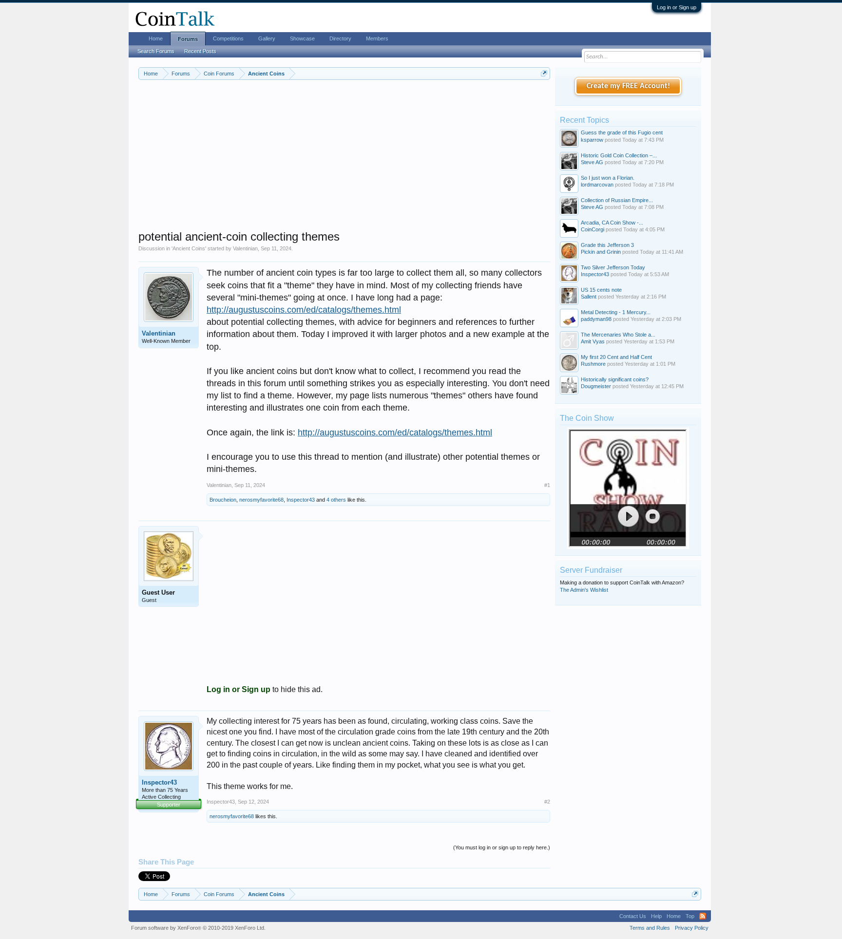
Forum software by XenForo (198, 928)
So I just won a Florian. (607, 178)
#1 (547, 485)
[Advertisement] (344, 161)
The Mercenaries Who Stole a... (618, 335)
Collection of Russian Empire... (617, 200)
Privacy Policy (691, 928)
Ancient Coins (188, 248)
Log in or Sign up (676, 7)
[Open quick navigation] (544, 73)
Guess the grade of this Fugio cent (622, 132)
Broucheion (223, 500)
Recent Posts (200, 51)
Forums (188, 39)
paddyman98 (596, 319)
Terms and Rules (650, 928)
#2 (547, 802)
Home (156, 38)
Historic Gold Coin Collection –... (619, 155)
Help (656, 916)
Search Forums (155, 51)
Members (377, 38)
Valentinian (245, 248)
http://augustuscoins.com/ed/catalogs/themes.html (304, 310)
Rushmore (593, 364)
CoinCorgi (592, 229)
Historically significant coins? (615, 379)
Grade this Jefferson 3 (607, 245)
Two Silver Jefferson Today (613, 267)
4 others (336, 500)
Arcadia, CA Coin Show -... (612, 222)
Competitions (228, 38)
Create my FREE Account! (628, 86)
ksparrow (592, 140)
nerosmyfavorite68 (261, 500)
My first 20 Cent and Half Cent (616, 357)
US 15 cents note (601, 290)
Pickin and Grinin (601, 252)
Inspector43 (301, 500)
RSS (702, 916)
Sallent (588, 297)
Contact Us (632, 916)
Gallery (266, 38)
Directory (340, 38)
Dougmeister (596, 386)
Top (690, 916)
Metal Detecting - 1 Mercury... (616, 312)
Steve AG (592, 162)
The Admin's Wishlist (584, 590)
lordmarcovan (597, 185)
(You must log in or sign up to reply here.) (501, 847)
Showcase (302, 38)
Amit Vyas (593, 341)
